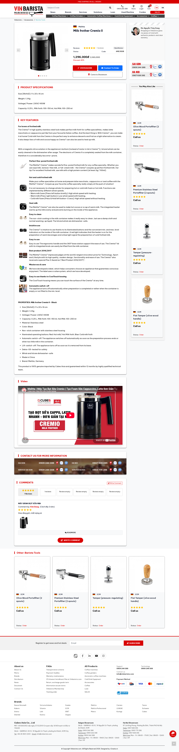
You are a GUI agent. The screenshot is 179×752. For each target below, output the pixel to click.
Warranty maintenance (55, 676)
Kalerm (17, 708)
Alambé (17, 715)
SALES (157, 12)
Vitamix (43, 708)
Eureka (67, 705)
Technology (147, 667)
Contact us (125, 673)
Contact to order (111, 68)
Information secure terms (56, 686)
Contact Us (18, 689)
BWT (67, 711)
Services (83, 12)
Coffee (154, 16)
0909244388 (86, 68)
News (52, 12)
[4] (151, 74)
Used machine (127, 12)
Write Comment (115, 483)
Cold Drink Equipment (124, 16)
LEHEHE (120, 708)
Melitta (93, 705)
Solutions (98, 12)
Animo (16, 711)
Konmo (42, 715)
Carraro (119, 705)
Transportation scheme (55, 670)
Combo (142, 12)
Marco (93, 711)
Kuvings (119, 711)
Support (122, 667)
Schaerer (145, 708)
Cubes (144, 711)
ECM (67, 708)
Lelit (41, 711)
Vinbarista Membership (55, 689)
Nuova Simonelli (20, 705)
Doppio (68, 715)
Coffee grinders (76, 16)
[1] (151, 66)
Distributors (18, 679)
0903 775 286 (99, 469)
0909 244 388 (138, 67)
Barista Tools (40, 20)
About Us (17, 670)
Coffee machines (59, 16)
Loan (113, 12)
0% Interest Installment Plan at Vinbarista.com (64, 679)
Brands (68, 12)
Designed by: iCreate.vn (109, 749)
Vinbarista (18, 20)
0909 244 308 (46, 469)
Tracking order (51, 692)
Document (18, 686)
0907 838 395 (138, 75)
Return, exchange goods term (57, 682)
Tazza (144, 705)
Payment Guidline (53, 673)
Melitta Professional (98, 708)
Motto (16, 673)
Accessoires (142, 16)
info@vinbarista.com (44, 734)
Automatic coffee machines (99, 16)
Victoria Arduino (46, 705)
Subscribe (134, 643)
